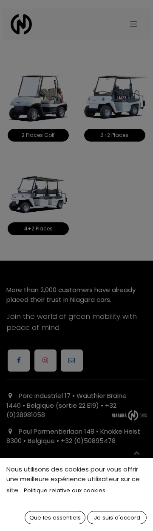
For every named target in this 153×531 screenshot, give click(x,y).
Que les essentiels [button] (55, 518)
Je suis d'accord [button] (117, 518)
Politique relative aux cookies (64, 490)
